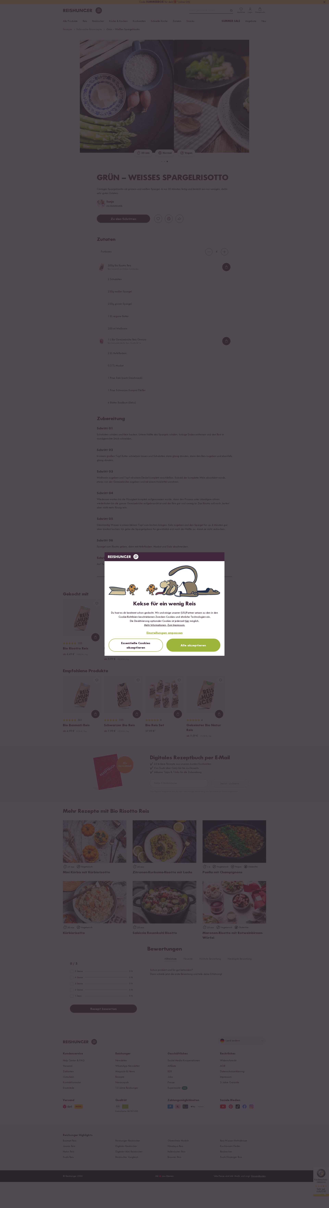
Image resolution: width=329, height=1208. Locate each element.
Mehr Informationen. (155, 625)
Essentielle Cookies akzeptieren (135, 645)
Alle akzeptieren (193, 645)
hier (187, 621)
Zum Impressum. (176, 625)
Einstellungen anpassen (165, 633)
